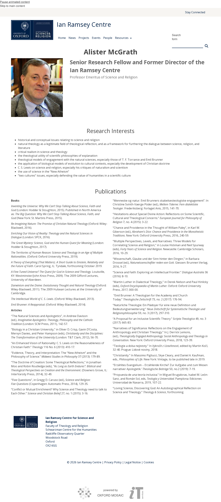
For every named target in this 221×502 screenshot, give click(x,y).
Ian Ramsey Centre (84, 24)
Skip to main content (12, 6)
